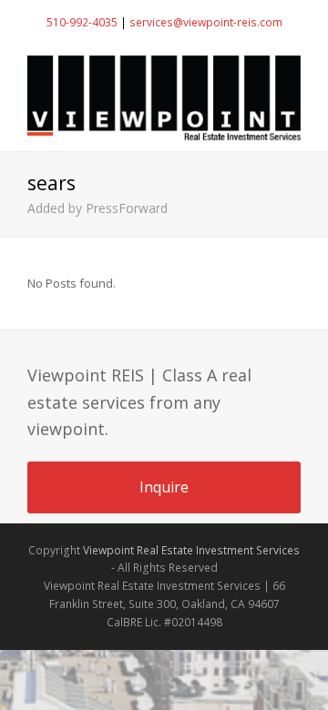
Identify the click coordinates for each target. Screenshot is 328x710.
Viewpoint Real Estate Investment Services (191, 550)
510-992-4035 (82, 22)
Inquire (164, 487)
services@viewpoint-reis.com (205, 22)
